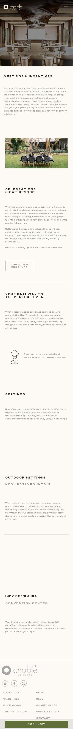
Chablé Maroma (12, 705)
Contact (43, 718)
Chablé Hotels (11, 699)
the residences (15, 711)
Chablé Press (46, 705)
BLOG (40, 699)
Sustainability (48, 711)
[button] (68, 7)
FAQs (40, 692)
